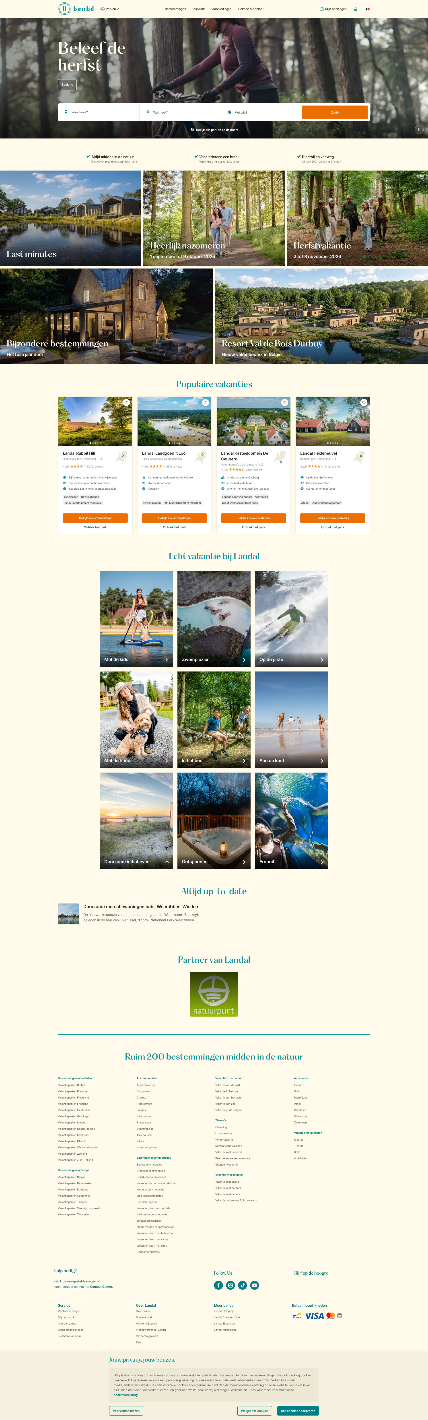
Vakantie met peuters (228, 1188)
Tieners (298, 1145)
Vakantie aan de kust (227, 1085)
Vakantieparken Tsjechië (73, 1202)
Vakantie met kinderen (229, 1174)
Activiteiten (301, 1158)
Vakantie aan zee (225, 1103)
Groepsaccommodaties (151, 1170)
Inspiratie (199, 9)
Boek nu (67, 84)
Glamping (221, 1127)
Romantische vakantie (228, 1145)
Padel (297, 1103)
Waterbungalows (147, 1147)
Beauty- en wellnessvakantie (232, 1158)
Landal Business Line (227, 1317)
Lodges (141, 1110)
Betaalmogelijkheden (71, 1329)
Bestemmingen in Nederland (75, 1078)
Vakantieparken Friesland (73, 1103)
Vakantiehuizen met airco (152, 1245)
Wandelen (300, 1110)
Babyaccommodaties (149, 1164)
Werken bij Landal (147, 1323)
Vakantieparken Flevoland (73, 1097)
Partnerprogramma (147, 1336)
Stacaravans (144, 1122)
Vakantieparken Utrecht (72, 1141)
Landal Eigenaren (224, 1323)
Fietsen (298, 1085)
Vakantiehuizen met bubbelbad (155, 1233)
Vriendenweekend (226, 1164)
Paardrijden (301, 1097)
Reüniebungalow (147, 1202)
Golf (296, 1091)
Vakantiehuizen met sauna (152, 1239)
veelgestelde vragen (81, 1281)
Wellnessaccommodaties (152, 1214)
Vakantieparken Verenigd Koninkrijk (79, 1208)
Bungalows (143, 1091)
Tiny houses (144, 1135)
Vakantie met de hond (228, 1152)
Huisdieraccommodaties (151, 1177)
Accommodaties (147, 1078)
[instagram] (231, 1288)
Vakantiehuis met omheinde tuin (156, 1183)
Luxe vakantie (223, 1133)
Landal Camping (224, 1311)
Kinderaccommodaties (150, 1189)
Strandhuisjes (145, 1128)
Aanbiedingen (222, 9)
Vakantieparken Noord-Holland (76, 1128)
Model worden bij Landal (151, 1329)
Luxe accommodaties (150, 1195)
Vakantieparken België (71, 1177)
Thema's (220, 1120)
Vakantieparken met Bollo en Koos (236, 1200)
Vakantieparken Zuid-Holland (75, 1160)
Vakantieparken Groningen (74, 1116)
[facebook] (219, 1288)
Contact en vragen (69, 1311)
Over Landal (143, 1311)
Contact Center (101, 1286)
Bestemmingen (175, 9)
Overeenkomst (67, 1323)
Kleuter (298, 1139)
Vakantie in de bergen (228, 1110)
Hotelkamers (144, 1103)
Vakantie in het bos (226, 1091)
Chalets (141, 1097)
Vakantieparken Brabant (72, 1085)
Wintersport (301, 1116)
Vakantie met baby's (227, 1181)
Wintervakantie (224, 1139)
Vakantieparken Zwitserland (74, 1214)
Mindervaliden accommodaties (155, 1227)
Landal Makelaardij (225, 1329)
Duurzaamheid (144, 1317)
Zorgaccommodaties (149, 1220)
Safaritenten (144, 1116)
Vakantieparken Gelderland (74, 1110)
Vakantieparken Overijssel (73, 1135)
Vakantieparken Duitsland (73, 1189)
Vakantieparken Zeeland (72, 1153)
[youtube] (254, 1288)
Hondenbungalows (148, 1251)
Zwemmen (300, 1122)
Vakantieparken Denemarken (75, 1183)
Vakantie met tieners (227, 1194)
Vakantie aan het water (229, 1097)
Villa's (140, 1141)
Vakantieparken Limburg (72, 1122)
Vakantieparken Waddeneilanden (78, 1147)
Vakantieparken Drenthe (72, 1091)
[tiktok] (243, 1288)
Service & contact (250, 9)
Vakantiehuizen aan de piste (154, 1208)
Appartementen (146, 1085)
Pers (138, 1342)
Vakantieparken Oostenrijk (74, 1195)
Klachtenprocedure (70, 1336)
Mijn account (66, 1317)
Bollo (297, 1152)
